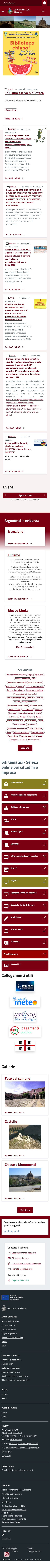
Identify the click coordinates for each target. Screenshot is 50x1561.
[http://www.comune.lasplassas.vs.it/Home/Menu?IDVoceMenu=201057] (25, 1045)
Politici (4, 1341)
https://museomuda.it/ (25, 647)
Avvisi (4, 1398)
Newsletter (6, 1538)
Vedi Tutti (25, 747)
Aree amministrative (10, 1321)
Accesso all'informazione (16, 675)
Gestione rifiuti (36, 705)
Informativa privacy (10, 1497)
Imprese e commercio (11, 1371)
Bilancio (21, 686)
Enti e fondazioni (9, 1329)
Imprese (12, 713)
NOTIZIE (11, 89)
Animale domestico (22, 678)
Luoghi (4, 1412)
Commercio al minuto (15, 690)
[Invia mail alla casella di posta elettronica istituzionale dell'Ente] (23, 1444)
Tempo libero (13, 736)
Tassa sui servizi (37, 732)
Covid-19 (39, 698)
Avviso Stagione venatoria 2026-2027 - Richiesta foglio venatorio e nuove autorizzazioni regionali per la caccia (18, 141)
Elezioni (17, 701)
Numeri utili (6, 1455)
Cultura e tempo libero (11, 1367)
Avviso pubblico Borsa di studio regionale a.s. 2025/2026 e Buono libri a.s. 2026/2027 (18, 447)
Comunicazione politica (16, 698)
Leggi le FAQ (7, 1512)
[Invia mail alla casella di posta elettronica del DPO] (20, 1470)
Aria (33, 678)
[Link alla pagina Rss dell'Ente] (3, 1534)
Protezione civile (20, 724)
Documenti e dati (9, 1325)
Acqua (30, 675)
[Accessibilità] (7, 1554)
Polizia (40, 720)
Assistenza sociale (35, 682)
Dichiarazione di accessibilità (13, 1506)
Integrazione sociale (25, 713)
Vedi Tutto (25, 1210)
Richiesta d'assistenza (11, 1521)
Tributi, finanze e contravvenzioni (15, 1380)
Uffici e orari (7, 1451)
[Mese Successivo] (44, 495)
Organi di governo (9, 1333)
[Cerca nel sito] (42, 11)
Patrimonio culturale (15, 720)
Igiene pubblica (14, 709)
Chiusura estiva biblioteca (24, 93)
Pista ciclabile (30, 720)
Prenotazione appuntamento (14, 1518)
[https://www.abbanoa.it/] (25, 1016)
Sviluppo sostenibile (21, 732)
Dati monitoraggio (9, 1548)
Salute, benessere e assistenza (15, 1376)
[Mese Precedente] (5, 495)
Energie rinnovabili (29, 701)
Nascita (38, 717)
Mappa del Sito (34, 1551)
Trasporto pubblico (18, 740)
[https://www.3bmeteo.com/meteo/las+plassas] (25, 1001)
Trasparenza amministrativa (31, 736)
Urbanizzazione (33, 740)
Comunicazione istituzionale (25, 694)
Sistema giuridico (35, 728)
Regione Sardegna (9, 3)
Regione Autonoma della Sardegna (16, 1489)
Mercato (23, 717)
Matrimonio (13, 717)
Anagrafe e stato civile (11, 1359)
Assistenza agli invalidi (17, 682)
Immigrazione (27, 709)
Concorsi (30, 698)
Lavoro (38, 713)
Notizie (4, 1394)
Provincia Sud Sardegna (12, 1493)
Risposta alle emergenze (17, 728)
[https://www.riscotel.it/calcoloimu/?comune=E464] (25, 986)
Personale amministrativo (12, 1337)
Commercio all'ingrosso (35, 686)
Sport (9, 732)
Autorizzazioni (7, 1363)
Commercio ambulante (34, 690)
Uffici (4, 1345)
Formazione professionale (18, 705)
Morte (31, 717)
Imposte (38, 709)
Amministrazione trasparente (14, 1509)
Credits (15, 1551)
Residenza (32, 724)
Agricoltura (39, 675)
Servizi (30, 1548)
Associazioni (10, 686)
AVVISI (11, 298)
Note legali (6, 1501)
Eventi (4, 1416)
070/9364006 (16, 1439)
